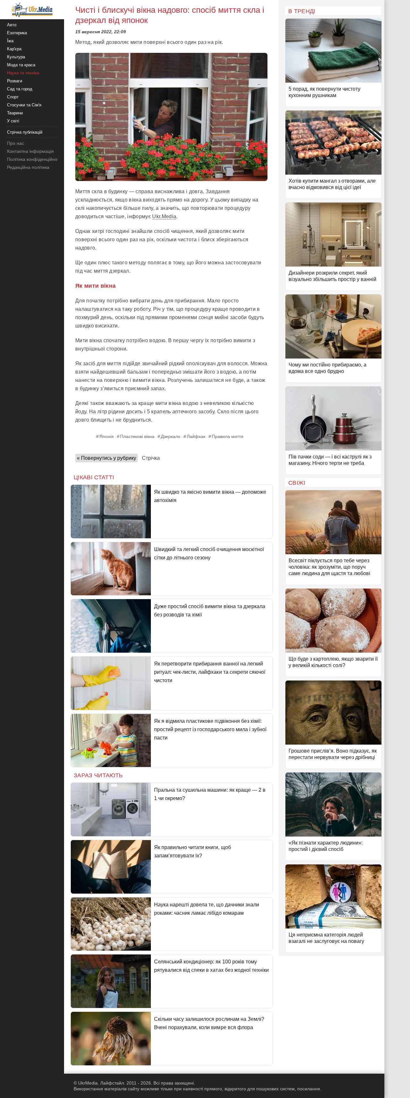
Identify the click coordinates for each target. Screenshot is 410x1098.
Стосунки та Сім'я (24, 105)
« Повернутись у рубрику (106, 458)
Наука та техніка (23, 72)
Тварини (15, 113)
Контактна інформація (30, 151)
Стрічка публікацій (24, 132)
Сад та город (19, 89)
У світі (13, 121)
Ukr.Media (164, 216)
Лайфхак (196, 436)
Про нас (15, 143)
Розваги (14, 80)
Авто (11, 24)
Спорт (13, 97)
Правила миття (227, 436)
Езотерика (17, 32)
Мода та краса (21, 64)
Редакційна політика (28, 167)
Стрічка (151, 458)
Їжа (10, 40)
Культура (16, 56)
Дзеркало (170, 436)
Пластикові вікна (137, 436)
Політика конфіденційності (34, 159)
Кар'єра (14, 48)
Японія (106, 436)
